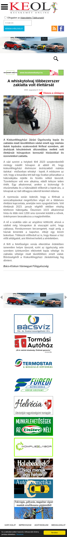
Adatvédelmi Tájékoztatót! (32, 18)
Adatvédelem (41, 525)
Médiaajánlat (58, 525)
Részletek (19, 534)
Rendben (54, 532)
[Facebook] (61, 28)
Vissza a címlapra (53, 93)
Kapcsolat (10, 525)
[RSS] (54, 28)
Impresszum (25, 525)
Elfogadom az (25, 18)
